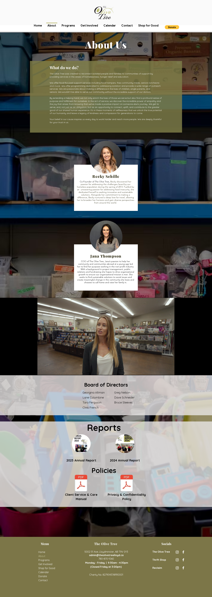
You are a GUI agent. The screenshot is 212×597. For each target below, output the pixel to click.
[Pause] (41, 371)
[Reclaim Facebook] (183, 568)
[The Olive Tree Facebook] (183, 552)
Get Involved (45, 564)
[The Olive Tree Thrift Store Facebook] (183, 560)
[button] (172, 27)
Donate (42, 576)
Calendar (43, 572)
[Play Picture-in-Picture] (165, 371)
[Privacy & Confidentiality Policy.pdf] (127, 483)
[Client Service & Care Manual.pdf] (81, 483)
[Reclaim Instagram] (177, 568)
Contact (43, 580)
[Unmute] (47, 371)
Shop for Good (46, 568)
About (41, 556)
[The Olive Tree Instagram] (177, 552)
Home (41, 552)
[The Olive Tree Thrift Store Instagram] (177, 560)
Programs (44, 560)
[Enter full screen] (170, 371)
